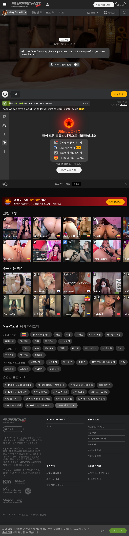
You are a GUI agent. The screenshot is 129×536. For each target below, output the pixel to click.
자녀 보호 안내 (94, 450)
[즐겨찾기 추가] (5, 94)
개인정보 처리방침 (96, 426)
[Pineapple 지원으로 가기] (28, 491)
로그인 (120, 4)
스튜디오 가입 (52, 479)
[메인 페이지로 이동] (26, 4)
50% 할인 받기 (115, 202)
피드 (61, 12)
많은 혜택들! (75, 164)
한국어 (11, 429)
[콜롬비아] (24, 334)
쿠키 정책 (92, 444)
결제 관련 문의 (94, 479)
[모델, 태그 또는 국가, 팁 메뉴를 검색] (124, 12)
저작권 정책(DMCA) (97, 438)
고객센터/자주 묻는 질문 (99, 473)
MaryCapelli (11, 326)
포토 (50, 12)
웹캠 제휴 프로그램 (54, 485)
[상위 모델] (47, 4)
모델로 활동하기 (53, 473)
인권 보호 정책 (94, 456)
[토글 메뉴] (4, 4)
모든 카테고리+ (66, 405)
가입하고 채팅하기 (69, 170)
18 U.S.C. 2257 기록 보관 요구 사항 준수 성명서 (24, 515)
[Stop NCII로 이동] (13, 501)
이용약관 (92, 432)
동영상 (36, 12)
